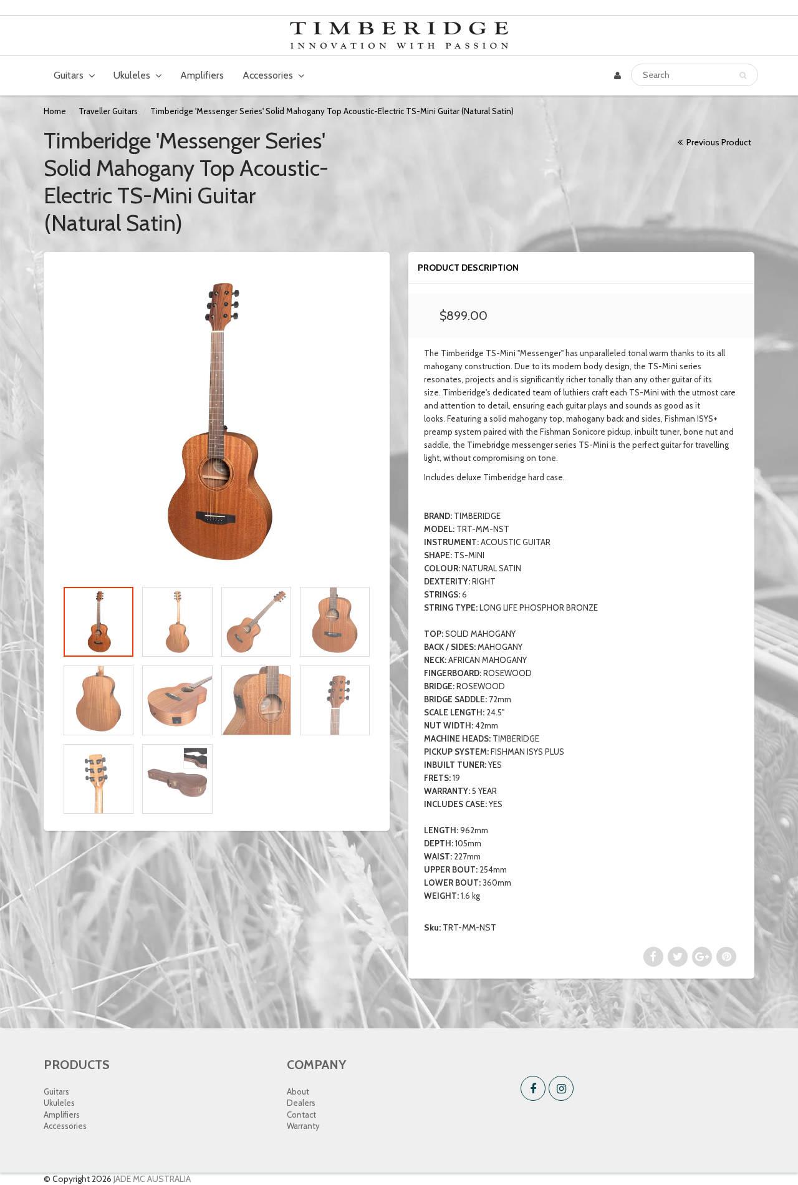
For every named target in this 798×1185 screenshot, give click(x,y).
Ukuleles (131, 75)
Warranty (303, 1126)
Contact (301, 1115)
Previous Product (718, 142)
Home (55, 111)
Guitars (69, 75)
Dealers (301, 1103)
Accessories (268, 75)
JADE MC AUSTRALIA (152, 1178)
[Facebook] (533, 1088)
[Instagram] (561, 1088)
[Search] (743, 75)
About (298, 1091)
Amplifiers (202, 75)
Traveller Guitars (108, 111)
